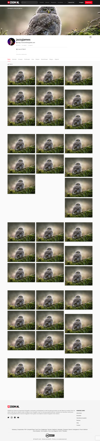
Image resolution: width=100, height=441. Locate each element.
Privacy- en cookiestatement (59, 439)
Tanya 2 (39, 172)
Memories (11, 192)
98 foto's (18, 45)
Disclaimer (79, 415)
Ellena (10, 172)
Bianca (39, 376)
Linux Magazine (54, 431)
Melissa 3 (68, 331)
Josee (67, 263)
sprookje (39, 83)
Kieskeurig (14, 429)
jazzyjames (13, 67)
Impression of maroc (14, 328)
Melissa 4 (39, 328)
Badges (37, 59)
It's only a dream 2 (70, 376)
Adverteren (79, 413)
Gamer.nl (70, 429)
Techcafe (49, 429)
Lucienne (39, 151)
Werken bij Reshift (46, 439)
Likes (32, 59)
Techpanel (65, 429)
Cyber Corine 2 (12, 104)
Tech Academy (44, 431)
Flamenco (11, 376)
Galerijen (14, 59)
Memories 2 (68, 216)
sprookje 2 (11, 83)
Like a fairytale (41, 240)
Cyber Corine (41, 104)
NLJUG (60, 431)
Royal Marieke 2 (12, 124)
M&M (66, 107)
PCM (25, 429)
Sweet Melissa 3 (70, 284)
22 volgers (24, 45)
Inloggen (81, 2)
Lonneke (68, 308)
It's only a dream (42, 396)
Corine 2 (67, 127)
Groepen (20, 59)
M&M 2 (67, 83)
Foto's (9, 59)
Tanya (67, 195)
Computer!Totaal (31, 429)
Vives (49, 431)
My (9, 308)
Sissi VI (39, 308)
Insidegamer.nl (76, 429)
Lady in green (41, 260)
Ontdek (42, 2)
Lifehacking (60, 429)
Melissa (39, 280)
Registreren (89, 2)
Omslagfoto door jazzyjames (15, 8)
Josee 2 (67, 240)
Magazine (53, 2)
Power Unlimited (83, 429)
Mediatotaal (44, 429)
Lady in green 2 (12, 260)
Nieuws (47, 2)
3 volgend (30, 45)
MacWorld (54, 429)
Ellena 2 (67, 175)
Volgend (57, 59)
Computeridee (20, 429)
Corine (39, 124)
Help (78, 422)
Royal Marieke (12, 151)
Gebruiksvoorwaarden (82, 418)
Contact (78, 425)
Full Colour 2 (12, 240)
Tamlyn (67, 151)
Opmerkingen (44, 59)
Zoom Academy (36, 431)
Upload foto (71, 2)
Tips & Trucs (38, 429)
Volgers (51, 59)
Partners (78, 420)
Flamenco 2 (68, 352)
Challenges (27, 59)
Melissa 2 (11, 280)
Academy (60, 2)
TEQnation (64, 431)
